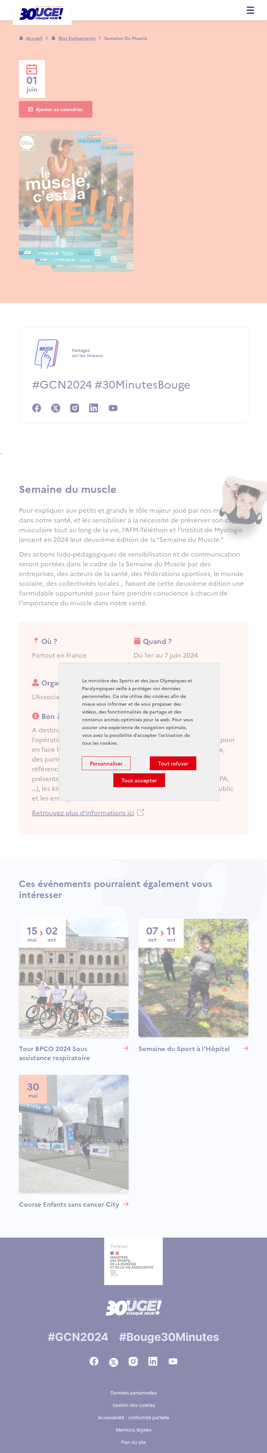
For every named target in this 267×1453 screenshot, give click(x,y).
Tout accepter (139, 780)
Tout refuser (173, 763)
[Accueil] (42, 14)
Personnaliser (106, 763)
